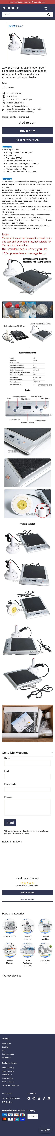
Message (8, 797)
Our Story (5, 1047)
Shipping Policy (8, 1071)
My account (6, 1058)
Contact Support (8, 1082)
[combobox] (27, 14)
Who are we (6, 1044)
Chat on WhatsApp (27, 139)
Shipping (5, 117)
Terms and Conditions (10, 1085)
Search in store (8, 1054)
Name (7, 758)
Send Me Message (15, 752)
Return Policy (7, 1075)
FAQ (3, 1051)
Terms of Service (19, 833)
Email (6, 771)
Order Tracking (8, 1068)
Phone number (10, 784)
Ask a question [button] (27, 899)
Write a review (27, 892)
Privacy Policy (7, 1078)
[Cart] (46, 8)
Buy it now (27, 131)
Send (10, 823)
